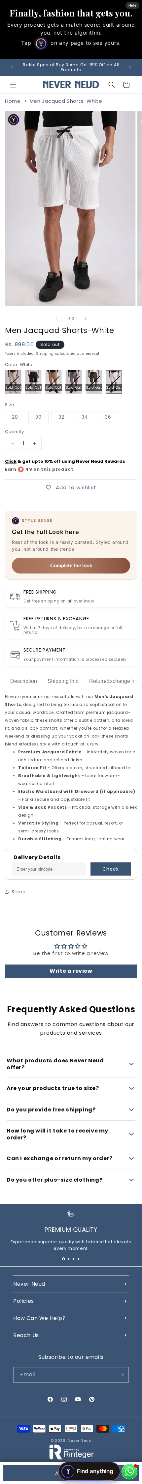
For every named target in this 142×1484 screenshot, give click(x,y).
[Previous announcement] (12, 67)
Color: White (19, 364)
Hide (132, 5)
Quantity (14, 432)
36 (111, 418)
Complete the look (71, 565)
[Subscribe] (121, 1375)
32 (64, 418)
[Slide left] (56, 318)
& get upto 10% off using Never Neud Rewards (65, 461)
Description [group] (23, 681)
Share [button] (19, 891)
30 (42, 418)
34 (88, 418)
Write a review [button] (71, 971)
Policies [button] (23, 1301)
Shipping (45, 353)
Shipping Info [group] (63, 681)
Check (110, 869)
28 (18, 418)
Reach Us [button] (26, 1335)
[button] (13, 84)
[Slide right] (85, 318)
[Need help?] (129, 1471)
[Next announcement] (130, 67)
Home (12, 101)
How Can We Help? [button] (39, 1318)
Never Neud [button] (29, 1284)
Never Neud (79, 1440)
